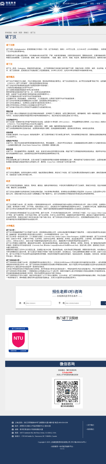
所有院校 (8, 32)
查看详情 (13, 351)
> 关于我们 (90, 425)
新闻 (92, 3)
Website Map (62, 448)
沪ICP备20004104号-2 (78, 442)
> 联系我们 (90, 429)
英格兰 (26, 32)
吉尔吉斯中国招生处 (70, 3)
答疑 (98, 3)
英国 (20, 32)
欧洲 (15, 32)
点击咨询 (23, 351)
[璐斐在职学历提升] (8, 3)
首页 (45, 3)
